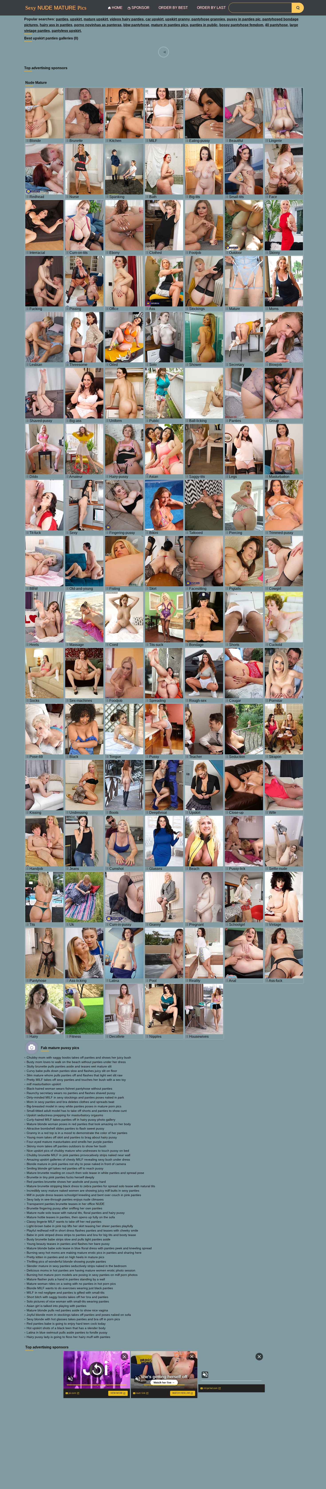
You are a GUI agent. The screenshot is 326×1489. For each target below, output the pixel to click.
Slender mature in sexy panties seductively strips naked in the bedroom (77, 1266)
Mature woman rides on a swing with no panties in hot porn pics (71, 1283)
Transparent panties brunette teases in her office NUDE (65, 1204)
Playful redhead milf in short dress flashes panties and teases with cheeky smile (82, 1230)
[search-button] (298, 8)
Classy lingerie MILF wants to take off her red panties (64, 1221)
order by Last (211, 8)
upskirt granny (177, 19)
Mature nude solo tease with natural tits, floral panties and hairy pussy (76, 1212)
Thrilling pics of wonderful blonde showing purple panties (66, 1261)
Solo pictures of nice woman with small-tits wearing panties (68, 1301)
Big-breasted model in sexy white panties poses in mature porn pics (74, 1106)
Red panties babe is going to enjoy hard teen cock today (66, 1323)
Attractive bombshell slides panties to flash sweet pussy (65, 1128)
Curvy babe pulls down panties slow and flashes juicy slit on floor (72, 1071)
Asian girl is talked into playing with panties (56, 1306)
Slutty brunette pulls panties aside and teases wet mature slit (69, 1066)
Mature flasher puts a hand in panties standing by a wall (66, 1279)
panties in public (204, 25)
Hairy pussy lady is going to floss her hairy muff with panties (68, 1337)
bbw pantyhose (136, 25)
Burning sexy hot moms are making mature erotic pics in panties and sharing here (84, 1252)
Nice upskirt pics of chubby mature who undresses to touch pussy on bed (78, 1150)
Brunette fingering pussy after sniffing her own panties (64, 1208)
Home (117, 8)
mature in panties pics (169, 25)
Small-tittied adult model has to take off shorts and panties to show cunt (77, 1110)
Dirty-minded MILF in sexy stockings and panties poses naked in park (75, 1097)
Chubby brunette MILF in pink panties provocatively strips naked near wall (78, 1155)
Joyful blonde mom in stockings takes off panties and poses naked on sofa (79, 1314)
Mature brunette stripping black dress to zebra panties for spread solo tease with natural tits (91, 1186)
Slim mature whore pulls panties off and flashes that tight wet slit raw (74, 1075)
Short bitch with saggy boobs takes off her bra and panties (67, 1297)
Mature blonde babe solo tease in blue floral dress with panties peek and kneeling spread (89, 1248)
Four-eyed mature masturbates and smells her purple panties (70, 1142)
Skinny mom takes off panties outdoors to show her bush (66, 1146)
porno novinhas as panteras (98, 25)
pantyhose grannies (208, 19)
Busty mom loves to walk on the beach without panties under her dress (76, 1062)
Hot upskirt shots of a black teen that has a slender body (66, 1328)
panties (62, 19)
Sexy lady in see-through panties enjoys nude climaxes (65, 1199)
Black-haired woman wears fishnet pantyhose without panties (69, 1088)
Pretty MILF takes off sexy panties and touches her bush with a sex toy (76, 1079)
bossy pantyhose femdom (241, 25)
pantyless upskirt (66, 31)
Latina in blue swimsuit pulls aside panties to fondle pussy (67, 1332)
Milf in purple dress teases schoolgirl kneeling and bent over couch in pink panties (84, 1195)
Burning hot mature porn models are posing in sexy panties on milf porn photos (82, 1275)
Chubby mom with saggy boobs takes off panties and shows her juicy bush (79, 1057)
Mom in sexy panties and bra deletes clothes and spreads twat (70, 1102)
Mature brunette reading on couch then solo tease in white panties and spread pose (85, 1173)
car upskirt (154, 19)
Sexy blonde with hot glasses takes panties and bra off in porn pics (73, 1319)
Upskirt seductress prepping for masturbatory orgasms (65, 1115)
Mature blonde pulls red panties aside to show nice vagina (67, 1310)
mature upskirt (96, 19)
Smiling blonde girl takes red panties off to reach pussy (65, 1168)
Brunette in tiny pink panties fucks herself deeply (60, 1177)
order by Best (173, 8)
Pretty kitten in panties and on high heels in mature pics (65, 1257)
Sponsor (140, 8)
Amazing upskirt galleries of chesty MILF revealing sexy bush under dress (78, 1159)
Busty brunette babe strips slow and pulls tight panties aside (68, 1239)
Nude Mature (55, 7)
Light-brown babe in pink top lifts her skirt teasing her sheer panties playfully (80, 1226)
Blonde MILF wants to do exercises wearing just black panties (70, 1288)
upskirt (76, 19)
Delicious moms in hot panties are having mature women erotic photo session (81, 1270)
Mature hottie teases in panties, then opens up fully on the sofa (71, 1217)
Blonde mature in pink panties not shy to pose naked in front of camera (76, 1164)
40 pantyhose (276, 25)
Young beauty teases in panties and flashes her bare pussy (68, 1244)
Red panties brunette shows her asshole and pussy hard (66, 1181)
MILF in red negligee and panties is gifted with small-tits (65, 1292)
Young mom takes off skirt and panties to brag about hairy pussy (72, 1137)
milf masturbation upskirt (44, 1084)
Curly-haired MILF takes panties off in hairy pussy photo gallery (71, 1119)
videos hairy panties (127, 19)
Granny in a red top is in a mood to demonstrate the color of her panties (77, 1133)
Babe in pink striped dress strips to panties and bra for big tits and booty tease (81, 1235)
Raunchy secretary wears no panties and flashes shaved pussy (71, 1093)
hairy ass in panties (56, 25)
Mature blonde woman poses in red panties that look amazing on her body (79, 1124)
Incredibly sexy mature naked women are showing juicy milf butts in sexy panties (83, 1190)
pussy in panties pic (244, 19)
